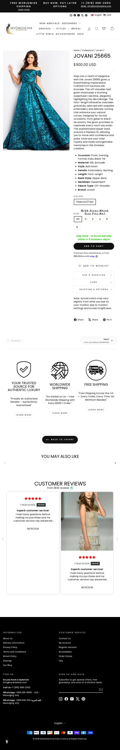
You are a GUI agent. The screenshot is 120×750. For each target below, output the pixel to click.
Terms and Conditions (14, 651)
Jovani (99, 50)
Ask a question (94, 275)
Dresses (45, 28)
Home (77, 50)
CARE (93, 282)
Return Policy (10, 656)
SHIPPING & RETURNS (93, 289)
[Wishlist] (104, 28)
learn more (24, 415)
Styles (61, 28)
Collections (88, 50)
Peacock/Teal (84, 201)
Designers (70, 23)
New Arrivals (50, 23)
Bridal (76, 28)
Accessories (65, 33)
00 (77, 219)
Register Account (68, 647)
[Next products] (115, 463)
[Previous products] (4, 463)
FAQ (61, 660)
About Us (7, 638)
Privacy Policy (10, 647)
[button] (101, 15)
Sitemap (7, 660)
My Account (65, 643)
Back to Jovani (62, 439)
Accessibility (65, 651)
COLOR (78, 196)
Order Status (65, 656)
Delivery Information (13, 643)
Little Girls (45, 33)
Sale (80, 33)
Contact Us (65, 638)
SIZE (91, 212)
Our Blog (7, 665)
